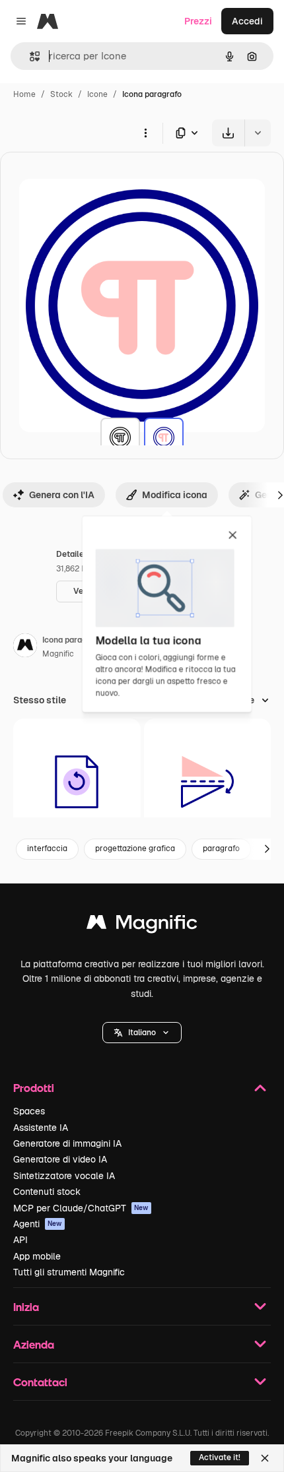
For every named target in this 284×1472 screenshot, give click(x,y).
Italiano (142, 1032)
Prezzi (198, 21)
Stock (61, 94)
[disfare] (77, 782)
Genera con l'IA (61, 495)
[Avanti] (267, 849)
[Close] (265, 1458)
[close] (232, 535)
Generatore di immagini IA (67, 1143)
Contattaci (40, 1382)
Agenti (37, 1224)
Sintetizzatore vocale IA (64, 1176)
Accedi (247, 21)
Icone (97, 94)
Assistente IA (40, 1128)
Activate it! (219, 1457)
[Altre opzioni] (145, 132)
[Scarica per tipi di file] (187, 132)
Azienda (33, 1344)
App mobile (37, 1256)
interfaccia (47, 848)
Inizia (26, 1307)
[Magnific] (142, 925)
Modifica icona (174, 495)
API (20, 1240)
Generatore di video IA (60, 1159)
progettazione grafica (135, 848)
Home (24, 94)
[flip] (207, 782)
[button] (142, 1032)
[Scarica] (228, 132)
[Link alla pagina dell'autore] (25, 647)
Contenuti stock (47, 1192)
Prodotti (33, 1088)
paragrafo (221, 848)
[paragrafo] (120, 437)
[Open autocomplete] (29, 56)
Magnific (58, 654)
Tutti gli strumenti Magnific (69, 1272)
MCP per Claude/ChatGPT (81, 1208)
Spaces (29, 1111)
